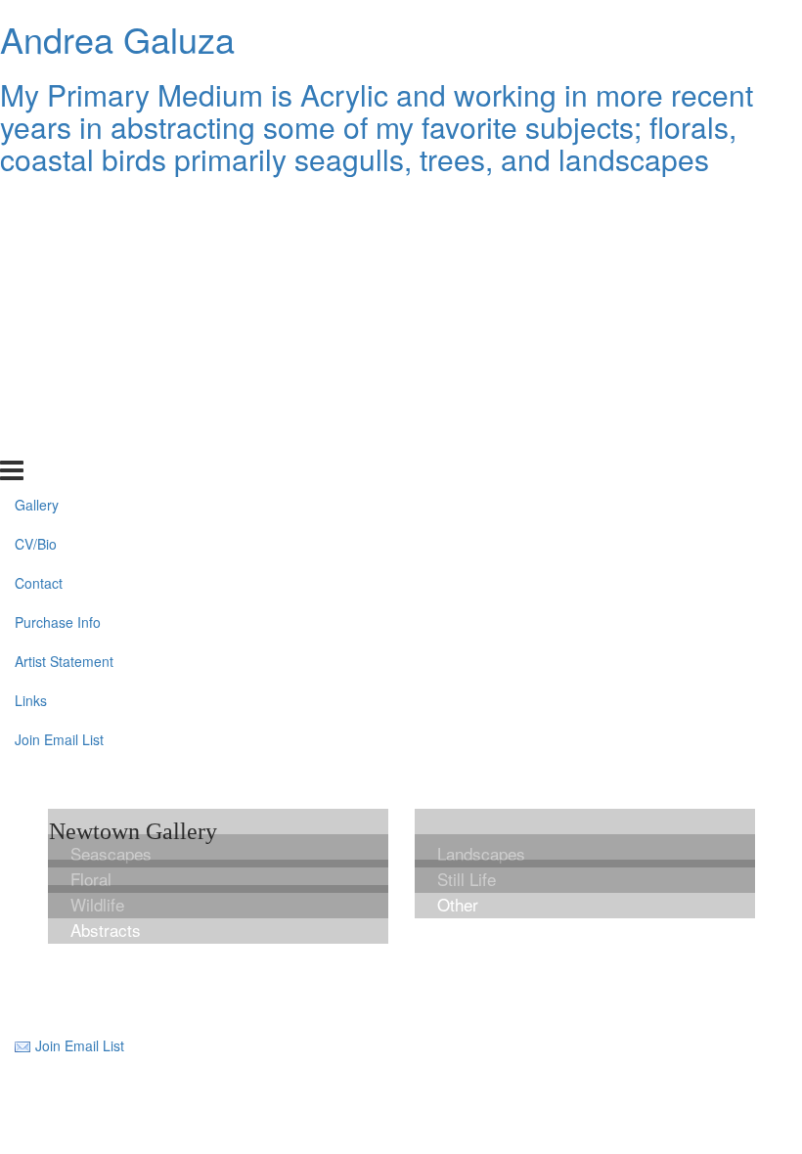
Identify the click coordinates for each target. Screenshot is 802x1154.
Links (31, 400)
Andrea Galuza (117, 39)
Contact (39, 282)
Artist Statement (64, 361)
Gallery (37, 204)
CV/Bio (36, 243)
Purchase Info (58, 322)
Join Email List (59, 439)
